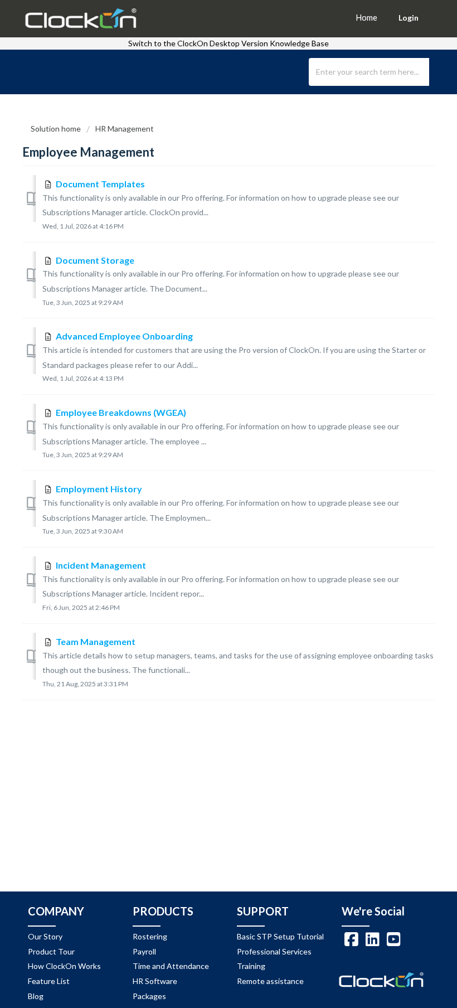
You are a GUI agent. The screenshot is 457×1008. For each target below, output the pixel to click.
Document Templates (100, 183)
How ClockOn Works (64, 966)
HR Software (155, 981)
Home (366, 17)
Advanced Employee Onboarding (124, 336)
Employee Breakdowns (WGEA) (121, 412)
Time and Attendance (171, 966)
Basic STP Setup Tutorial (280, 936)
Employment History (99, 488)
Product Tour (51, 951)
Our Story (45, 936)
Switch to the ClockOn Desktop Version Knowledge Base (228, 43)
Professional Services (274, 951)
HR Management (124, 128)
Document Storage (95, 260)
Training (251, 966)
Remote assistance (270, 981)
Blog (35, 996)
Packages (149, 996)
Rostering (150, 936)
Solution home (56, 128)
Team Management (95, 641)
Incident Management (101, 565)
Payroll (144, 951)
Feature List (49, 981)
